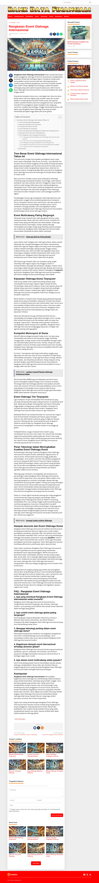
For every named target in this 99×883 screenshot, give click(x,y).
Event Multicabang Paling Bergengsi (29, 122)
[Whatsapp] (61, 34)
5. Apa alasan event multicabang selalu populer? (35, 146)
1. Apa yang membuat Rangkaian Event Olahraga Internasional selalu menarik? (40, 138)
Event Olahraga (20, 719)
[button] (90, 2)
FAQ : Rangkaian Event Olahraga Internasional (32, 135)
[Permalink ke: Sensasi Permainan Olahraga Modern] (36, 748)
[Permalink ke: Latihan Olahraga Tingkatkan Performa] (54, 748)
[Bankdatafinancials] (49, 9)
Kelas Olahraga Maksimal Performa (35, 771)
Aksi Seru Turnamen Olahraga (15, 771)
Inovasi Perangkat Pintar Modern (52, 733)
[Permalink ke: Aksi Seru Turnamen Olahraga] (17, 764)
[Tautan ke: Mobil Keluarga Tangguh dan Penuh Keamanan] (78, 32)
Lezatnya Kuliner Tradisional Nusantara (78, 94)
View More (36, 863)
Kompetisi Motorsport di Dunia (28, 126)
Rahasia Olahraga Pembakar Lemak (54, 771)
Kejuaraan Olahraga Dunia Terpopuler (30, 124)
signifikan (51, 538)
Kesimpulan (22, 148)
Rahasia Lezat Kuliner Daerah (79, 86)
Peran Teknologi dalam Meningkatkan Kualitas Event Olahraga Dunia (39, 131)
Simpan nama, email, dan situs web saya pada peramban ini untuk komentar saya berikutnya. (34, 810)
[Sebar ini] (51, 34)
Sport (10, 34)
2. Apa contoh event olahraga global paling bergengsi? (36, 140)
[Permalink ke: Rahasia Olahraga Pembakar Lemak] (54, 764)
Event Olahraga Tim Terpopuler (28, 128)
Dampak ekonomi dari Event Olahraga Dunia (32, 133)
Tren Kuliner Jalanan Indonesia (79, 90)
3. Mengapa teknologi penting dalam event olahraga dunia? (38, 142)
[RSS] (42, 727)
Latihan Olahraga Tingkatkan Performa (52, 755)
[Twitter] (38, 727)
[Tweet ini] (54, 34)
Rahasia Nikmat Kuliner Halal (79, 99)
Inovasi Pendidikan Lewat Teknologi (25, 733)
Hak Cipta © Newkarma (14, 880)
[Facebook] (34, 727)
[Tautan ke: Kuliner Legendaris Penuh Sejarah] (78, 71)
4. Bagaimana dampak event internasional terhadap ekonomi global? (40, 144)
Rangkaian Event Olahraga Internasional (29, 75)
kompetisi (59, 270)
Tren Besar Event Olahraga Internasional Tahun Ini (32, 120)
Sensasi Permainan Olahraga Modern (33, 755)
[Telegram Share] (57, 34)
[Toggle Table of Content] (59, 117)
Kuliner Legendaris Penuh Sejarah (78, 81)
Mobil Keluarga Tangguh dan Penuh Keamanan (78, 43)
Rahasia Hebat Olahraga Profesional (16, 755)
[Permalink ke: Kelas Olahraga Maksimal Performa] (36, 764)
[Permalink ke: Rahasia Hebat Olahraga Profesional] (17, 748)
